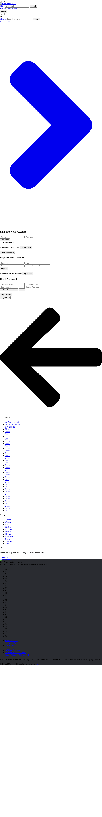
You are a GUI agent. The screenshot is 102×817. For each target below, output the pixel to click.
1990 (7, 431)
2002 (7, 458)
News (7, 429)
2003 (7, 460)
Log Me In (5, 240)
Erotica (8, 527)
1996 (7, 443)
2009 (7, 475)
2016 (7, 491)
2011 (7, 479)
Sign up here (26, 247)
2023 (7, 508)
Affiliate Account (12, 650)
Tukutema (40, 664)
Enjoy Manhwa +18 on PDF (17, 655)
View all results (8, 9)
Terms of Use (11, 643)
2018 (7, 496)
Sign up (4, 269)
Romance (9, 536)
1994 (7, 439)
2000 (7, 453)
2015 (7, 489)
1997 (7, 446)
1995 (7, 441)
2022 (7, 506)
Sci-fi (7, 539)
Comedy (8, 522)
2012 (7, 482)
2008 (7, 472)
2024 (7, 511)
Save (22, 290)
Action (8, 520)
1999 (7, 451)
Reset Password (7, 252)
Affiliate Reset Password (15, 652)
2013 (7, 484)
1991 (7, 434)
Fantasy (8, 529)
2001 (7, 455)
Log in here (27, 274)
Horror (8, 534)
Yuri (7, 544)
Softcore (8, 541)
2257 (7, 648)
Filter (2, 6)
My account (10, 427)
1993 (7, 436)
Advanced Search (12, 424)
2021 (7, 503)
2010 (7, 477)
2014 (7, 487)
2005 (7, 465)
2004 (7, 463)
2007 (7, 470)
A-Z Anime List (12, 422)
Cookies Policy (11, 640)
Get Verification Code (9, 290)
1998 (7, 448)
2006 (7, 467)
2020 (7, 501)
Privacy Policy (11, 645)
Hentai (8, 532)
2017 (7, 494)
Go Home (4, 557)
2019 (7, 499)
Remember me (9, 242)
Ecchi (7, 524)
